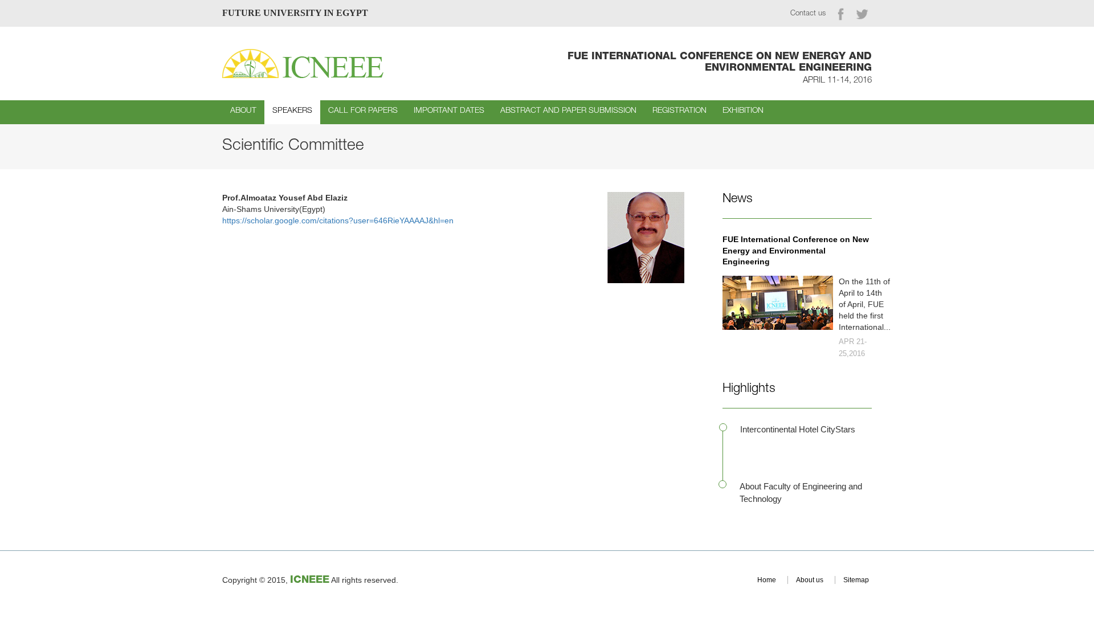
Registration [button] (679, 111)
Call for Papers (363, 111)
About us (809, 580)
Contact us (808, 14)
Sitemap (856, 580)
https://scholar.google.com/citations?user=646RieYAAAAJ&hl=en (338, 220)
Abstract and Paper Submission (568, 111)
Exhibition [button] (743, 111)
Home (766, 580)
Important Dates (449, 111)
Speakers (292, 111)
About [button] (243, 111)
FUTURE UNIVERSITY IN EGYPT (295, 13)
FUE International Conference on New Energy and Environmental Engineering (795, 251)
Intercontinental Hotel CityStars (797, 429)
